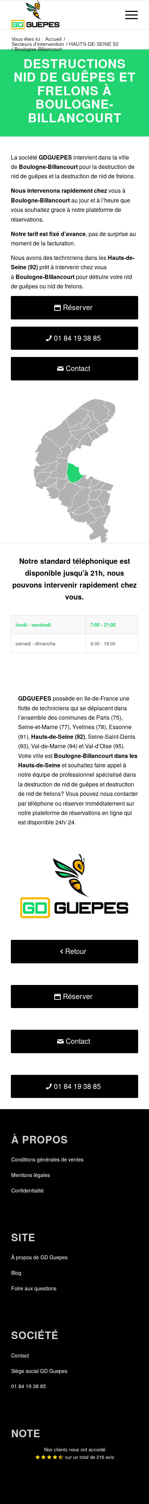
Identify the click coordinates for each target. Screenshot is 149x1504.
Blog (16, 1272)
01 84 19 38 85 (28, 1386)
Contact (20, 1355)
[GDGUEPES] (61, 14)
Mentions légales (30, 1174)
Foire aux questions (33, 1288)
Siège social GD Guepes (39, 1370)
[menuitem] (128, 14)
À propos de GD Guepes (39, 1257)
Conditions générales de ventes (47, 1159)
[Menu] (128, 14)
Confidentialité (27, 1190)
